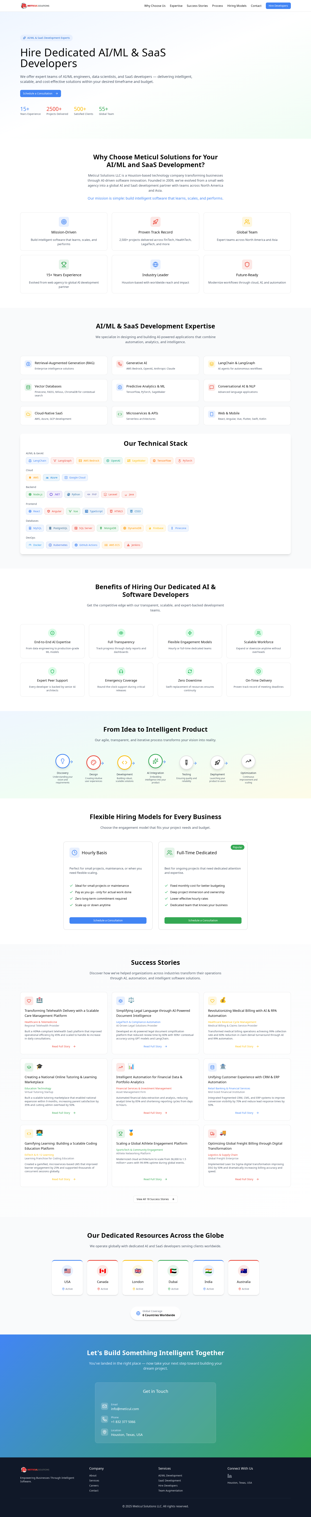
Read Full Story (61, 1046)
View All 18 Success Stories (153, 1199)
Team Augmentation (170, 1490)
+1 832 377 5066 (123, 1422)
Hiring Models (237, 6)
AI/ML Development (170, 1475)
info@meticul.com (125, 1409)
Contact (256, 6)
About (92, 1475)
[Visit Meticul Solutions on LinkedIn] (229, 1476)
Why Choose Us (155, 6)
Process (217, 6)
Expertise (176, 6)
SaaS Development (169, 1480)
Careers (94, 1485)
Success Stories (197, 6)
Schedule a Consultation (37, 93)
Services (94, 1480)
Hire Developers (278, 5)
